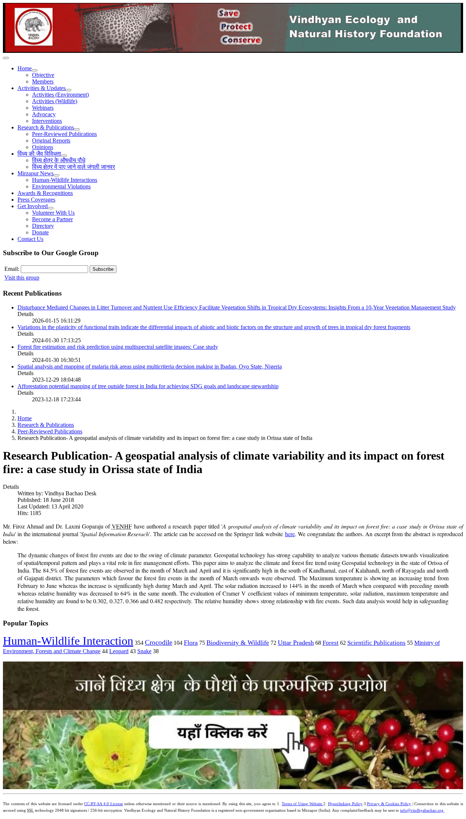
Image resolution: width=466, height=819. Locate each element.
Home (24, 68)
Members (43, 81)
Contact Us (30, 239)
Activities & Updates (41, 88)
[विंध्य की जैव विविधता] (64, 156)
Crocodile (158, 642)
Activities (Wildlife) (54, 101)
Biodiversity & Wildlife (237, 642)
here (290, 534)
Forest (331, 642)
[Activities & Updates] (68, 90)
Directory (43, 226)
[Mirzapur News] (56, 175)
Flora (191, 642)
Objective (43, 75)
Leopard (119, 651)
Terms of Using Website (303, 804)
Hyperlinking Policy (345, 804)
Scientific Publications (376, 642)
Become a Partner (52, 219)
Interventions (47, 121)
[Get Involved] (51, 208)
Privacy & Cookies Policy (389, 804)
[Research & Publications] (77, 129)
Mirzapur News (35, 173)
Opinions (42, 147)
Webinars (43, 108)
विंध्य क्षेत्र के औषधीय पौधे (58, 160)
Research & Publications (45, 127)
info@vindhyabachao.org (422, 810)
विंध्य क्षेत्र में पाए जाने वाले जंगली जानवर (73, 167)
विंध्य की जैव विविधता (39, 154)
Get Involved (32, 206)
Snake (144, 651)
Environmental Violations (61, 186)
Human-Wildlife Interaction (68, 640)
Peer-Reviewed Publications (64, 134)
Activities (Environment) (60, 94)
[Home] (34, 70)
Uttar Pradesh (296, 642)
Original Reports (51, 140)
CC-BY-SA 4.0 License (103, 804)
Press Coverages (36, 199)
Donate (40, 232)
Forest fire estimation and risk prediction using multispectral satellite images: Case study (117, 347)
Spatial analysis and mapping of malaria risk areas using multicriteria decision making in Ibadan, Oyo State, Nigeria (149, 366)
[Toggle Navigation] (6, 58)
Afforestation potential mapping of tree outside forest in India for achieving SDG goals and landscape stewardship (148, 386)
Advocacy (44, 114)
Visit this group (21, 277)
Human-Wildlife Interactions (64, 180)
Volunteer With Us (53, 213)
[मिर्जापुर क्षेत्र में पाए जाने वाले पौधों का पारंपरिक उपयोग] (233, 787)
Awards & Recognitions (45, 193)
